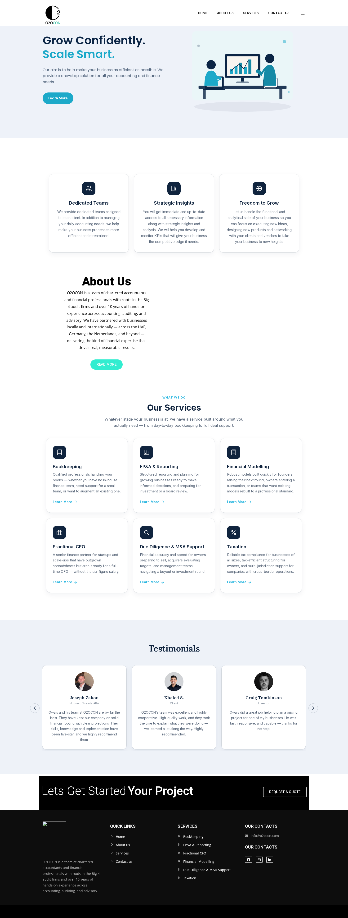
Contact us (279, 13)
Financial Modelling (198, 861)
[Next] (313, 708)
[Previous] (35, 708)
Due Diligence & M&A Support (207, 870)
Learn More (58, 98)
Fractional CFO (194, 853)
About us (225, 13)
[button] (301, 13)
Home (203, 13)
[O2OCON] (53, 13)
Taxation (189, 878)
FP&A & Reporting (197, 845)
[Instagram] (259, 860)
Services (251, 13)
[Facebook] (248, 860)
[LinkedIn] (269, 860)
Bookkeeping (193, 836)
